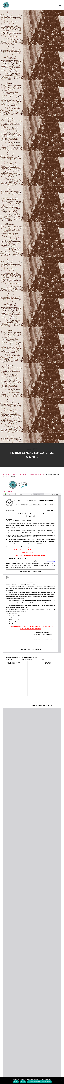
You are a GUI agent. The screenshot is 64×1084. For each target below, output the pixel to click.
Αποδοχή (16, 1081)
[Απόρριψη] (61, 1080)
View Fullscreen (7, 491)
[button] (60, 5)
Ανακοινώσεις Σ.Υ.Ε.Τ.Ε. (32, 449)
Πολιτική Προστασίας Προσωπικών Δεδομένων (39, 1081)
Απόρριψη (22, 1081)
